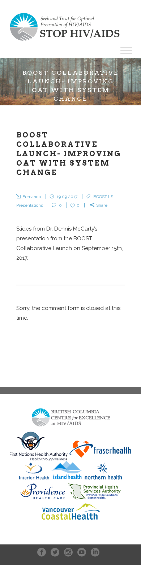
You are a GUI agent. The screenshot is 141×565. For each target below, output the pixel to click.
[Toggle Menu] (126, 50)
